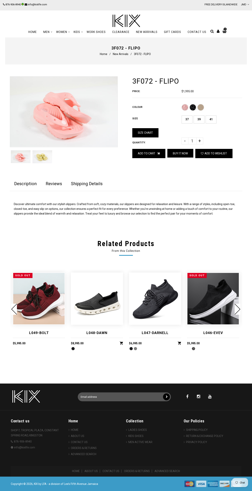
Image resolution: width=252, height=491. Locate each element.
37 (187, 119)
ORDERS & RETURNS (84, 448)
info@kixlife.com (37, 4)
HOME (75, 429)
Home (103, 54)
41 (211, 119)
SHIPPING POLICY (197, 429)
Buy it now (180, 153)
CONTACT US (79, 442)
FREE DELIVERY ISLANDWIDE (221, 4)
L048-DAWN (96, 333)
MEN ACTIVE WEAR (140, 442)
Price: (136, 91)
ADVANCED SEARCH (83, 454)
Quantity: (139, 142)
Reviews (54, 183)
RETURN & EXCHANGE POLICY (204, 436)
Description (25, 183)
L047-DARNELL (155, 333)
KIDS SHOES (136, 436)
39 (199, 119)
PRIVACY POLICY (196, 442)
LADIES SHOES (137, 429)
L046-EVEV (213, 333)
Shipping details (87, 183)
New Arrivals (120, 54)
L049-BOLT (39, 333)
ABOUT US (77, 436)
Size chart (145, 132)
